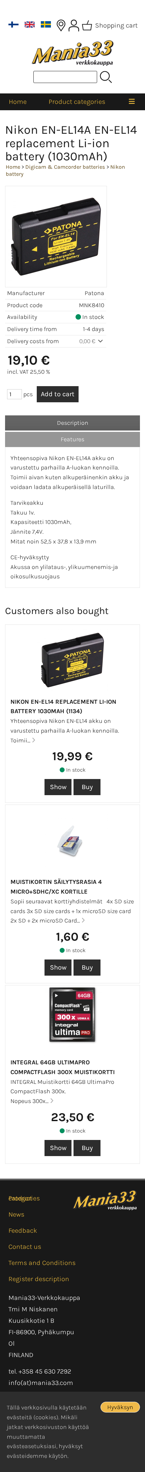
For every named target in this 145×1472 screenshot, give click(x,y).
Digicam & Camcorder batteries (65, 167)
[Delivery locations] (61, 25)
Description (72, 422)
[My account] (74, 25)
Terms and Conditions (42, 1263)
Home (18, 102)
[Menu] (131, 101)
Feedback (22, 1230)
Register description (38, 1279)
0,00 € (88, 341)
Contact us (24, 1247)
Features (72, 439)
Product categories (77, 102)
